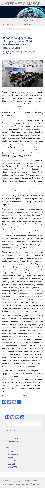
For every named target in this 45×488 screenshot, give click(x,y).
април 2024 (12, 461)
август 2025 (12, 458)
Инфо (4, 20)
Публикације (8, 24)
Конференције (31, 20)
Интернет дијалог (21, 4)
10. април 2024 (7, 52)
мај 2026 (11, 452)
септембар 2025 (14, 455)
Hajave (10, 435)
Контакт (28, 24)
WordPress (35, 484)
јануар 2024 (12, 467)
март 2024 (12, 464)
